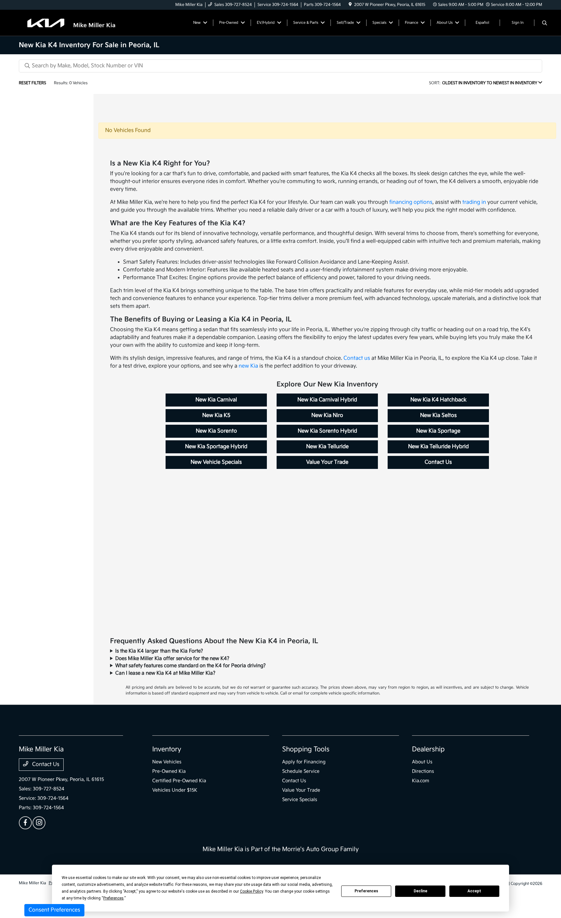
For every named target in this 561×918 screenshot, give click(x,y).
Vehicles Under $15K (174, 790)
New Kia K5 (216, 415)
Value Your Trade (327, 462)
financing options (410, 202)
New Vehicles (166, 762)
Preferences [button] (113, 898)
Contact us (356, 358)
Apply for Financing (304, 762)
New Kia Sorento (216, 431)
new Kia (248, 366)
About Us (422, 762)
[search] (544, 24)
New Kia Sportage (438, 431)
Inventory (166, 749)
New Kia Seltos (438, 415)
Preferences (366, 891)
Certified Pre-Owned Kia (179, 780)
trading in (474, 202)
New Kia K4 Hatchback (438, 400)
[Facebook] (25, 822)
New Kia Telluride (327, 447)
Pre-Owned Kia (169, 771)
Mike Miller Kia (32, 883)
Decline (420, 891)
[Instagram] (38, 822)
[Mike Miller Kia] (75, 22)
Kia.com (420, 780)
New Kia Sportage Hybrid (216, 447)
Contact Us (438, 462)
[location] (350, 4)
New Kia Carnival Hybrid (327, 400)
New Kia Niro (327, 415)
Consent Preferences (54, 910)
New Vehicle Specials (216, 462)
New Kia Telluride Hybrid (438, 447)
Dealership (428, 749)
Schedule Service (300, 771)
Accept (474, 891)
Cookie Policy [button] (251, 891)
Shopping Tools (306, 749)
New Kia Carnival (216, 400)
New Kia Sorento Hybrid (327, 431)
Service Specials (299, 799)
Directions (423, 771)
